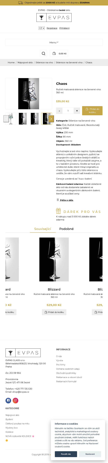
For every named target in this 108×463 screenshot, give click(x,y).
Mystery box (11, 428)
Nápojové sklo (25, 62)
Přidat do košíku (94, 111)
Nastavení (90, 454)
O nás (59, 356)
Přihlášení (64, 28)
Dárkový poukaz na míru (17, 423)
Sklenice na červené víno (69, 62)
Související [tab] (42, 229)
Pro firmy (60, 364)
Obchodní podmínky (66, 373)
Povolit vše (66, 454)
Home (11, 62)
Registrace (52, 28)
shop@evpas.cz (20, 392)
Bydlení (9, 419)
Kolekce (9, 432)
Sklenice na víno (44, 62)
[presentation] (6, 118)
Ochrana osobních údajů (68, 369)
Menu (52, 42)
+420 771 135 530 (23, 388)
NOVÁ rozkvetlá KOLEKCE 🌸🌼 (19, 438)
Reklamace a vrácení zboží (69, 377)
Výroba (59, 360)
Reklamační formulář (66, 381)
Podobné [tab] (66, 229)
